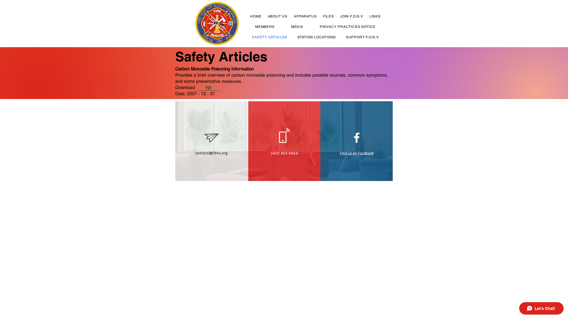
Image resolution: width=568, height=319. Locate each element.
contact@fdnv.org (211, 153)
